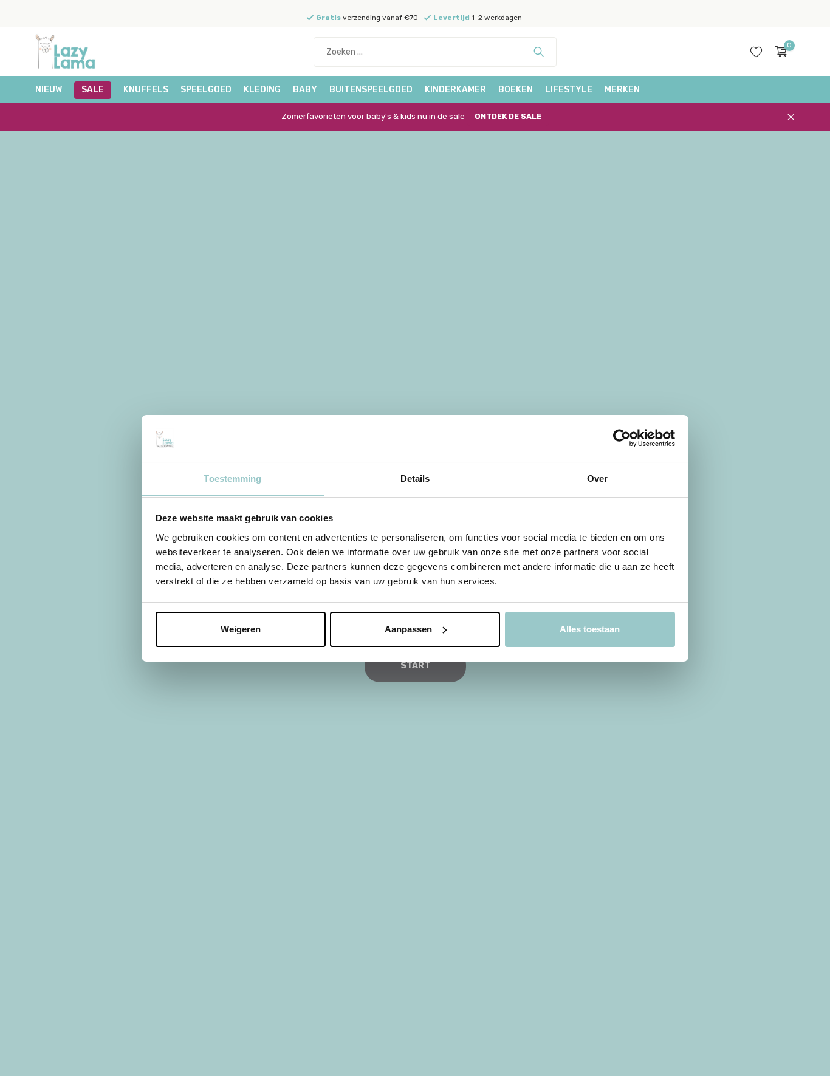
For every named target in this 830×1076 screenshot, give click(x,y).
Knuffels (145, 89)
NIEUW (48, 89)
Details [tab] (415, 478)
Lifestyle (568, 89)
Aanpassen (408, 629)
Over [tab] (597, 478)
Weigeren (241, 629)
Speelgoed (206, 89)
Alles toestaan (590, 629)
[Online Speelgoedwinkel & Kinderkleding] (80, 51)
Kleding (262, 89)
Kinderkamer (455, 89)
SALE (92, 89)
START (415, 665)
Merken (622, 89)
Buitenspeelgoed (371, 89)
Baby (305, 89)
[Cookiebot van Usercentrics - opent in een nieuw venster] (622, 438)
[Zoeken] (538, 52)
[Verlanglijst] (756, 51)
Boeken (515, 89)
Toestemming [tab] (232, 478)
